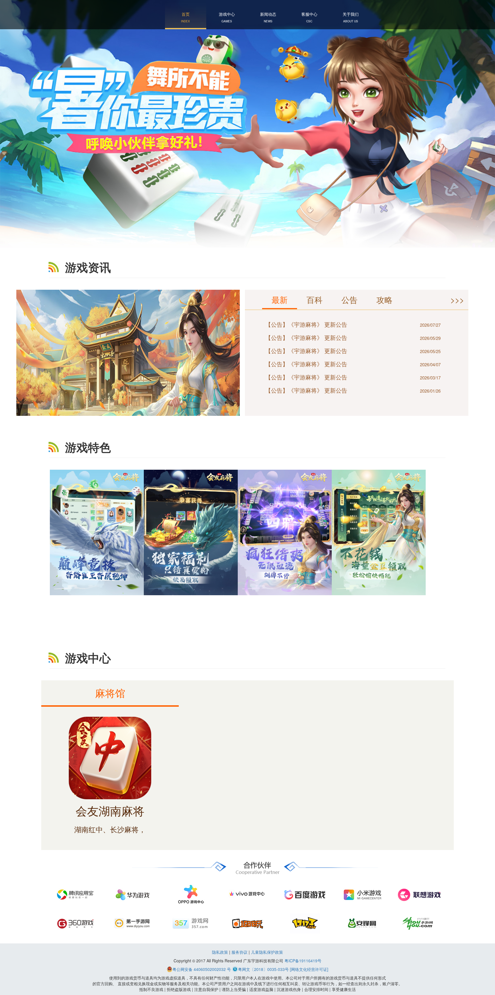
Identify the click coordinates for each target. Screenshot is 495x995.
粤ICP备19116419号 (302, 960)
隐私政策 (220, 952)
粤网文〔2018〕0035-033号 (263, 969)
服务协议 (239, 952)
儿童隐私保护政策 (267, 952)
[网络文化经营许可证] (309, 969)
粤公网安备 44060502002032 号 (201, 969)
